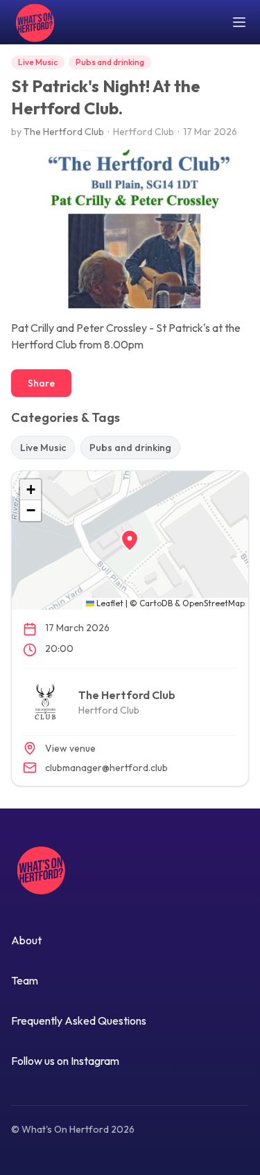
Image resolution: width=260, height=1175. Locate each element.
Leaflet (108, 603)
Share (41, 383)
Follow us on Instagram (65, 1061)
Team (24, 980)
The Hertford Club (64, 131)
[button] (129, 540)
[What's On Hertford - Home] (33, 22)
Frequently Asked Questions (78, 1020)
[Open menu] (239, 22)
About (26, 940)
